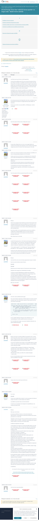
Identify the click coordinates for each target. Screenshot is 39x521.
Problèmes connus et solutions (8, 20)
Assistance (6, 6)
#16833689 (35, 377)
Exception (6, 66)
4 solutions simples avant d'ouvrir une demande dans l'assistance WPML (16, 24)
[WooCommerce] (3, 109)
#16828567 (35, 294)
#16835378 (35, 391)
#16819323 (35, 170)
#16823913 (35, 238)
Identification (32, 1)
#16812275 (35, 76)
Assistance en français (11, 6)
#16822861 (35, 218)
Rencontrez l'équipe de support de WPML (10, 33)
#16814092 (35, 141)
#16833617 (35, 334)
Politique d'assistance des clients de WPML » (10, 44)
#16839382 (35, 407)
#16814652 (35, 150)
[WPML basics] (6, 109)
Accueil (2, 6)
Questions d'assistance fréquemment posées (11, 22)
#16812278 (35, 97)
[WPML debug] (7, 109)
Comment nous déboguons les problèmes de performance (13, 26)
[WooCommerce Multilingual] (5, 109)
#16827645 (35, 255)
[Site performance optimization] (2, 108)
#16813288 (35, 119)
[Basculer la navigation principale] (37, 2)
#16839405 (35, 484)
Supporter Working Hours (7, 63)
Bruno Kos (30, 70)
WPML (20, 52)
